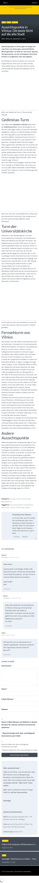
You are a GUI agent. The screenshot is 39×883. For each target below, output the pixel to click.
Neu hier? (19, 832)
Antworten (7, 589)
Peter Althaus (6, 39)
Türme (12, 507)
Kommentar (7, 666)
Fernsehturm (28, 505)
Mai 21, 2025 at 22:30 (8, 635)
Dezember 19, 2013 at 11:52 (10, 557)
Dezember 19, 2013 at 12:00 (11, 598)
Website (25, 537)
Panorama (5, 507)
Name (5, 689)
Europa (4, 22)
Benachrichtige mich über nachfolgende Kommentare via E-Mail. (15, 745)
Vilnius (27, 507)
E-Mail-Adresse (8, 699)
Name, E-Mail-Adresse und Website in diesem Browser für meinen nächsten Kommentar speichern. (19, 724)
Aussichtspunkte (16, 505)
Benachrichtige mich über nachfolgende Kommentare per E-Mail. (18, 734)
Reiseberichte (7, 502)
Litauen (9, 22)
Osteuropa (15, 22)
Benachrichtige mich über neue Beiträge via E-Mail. (20, 750)
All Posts (16, 537)
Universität (20, 507)
